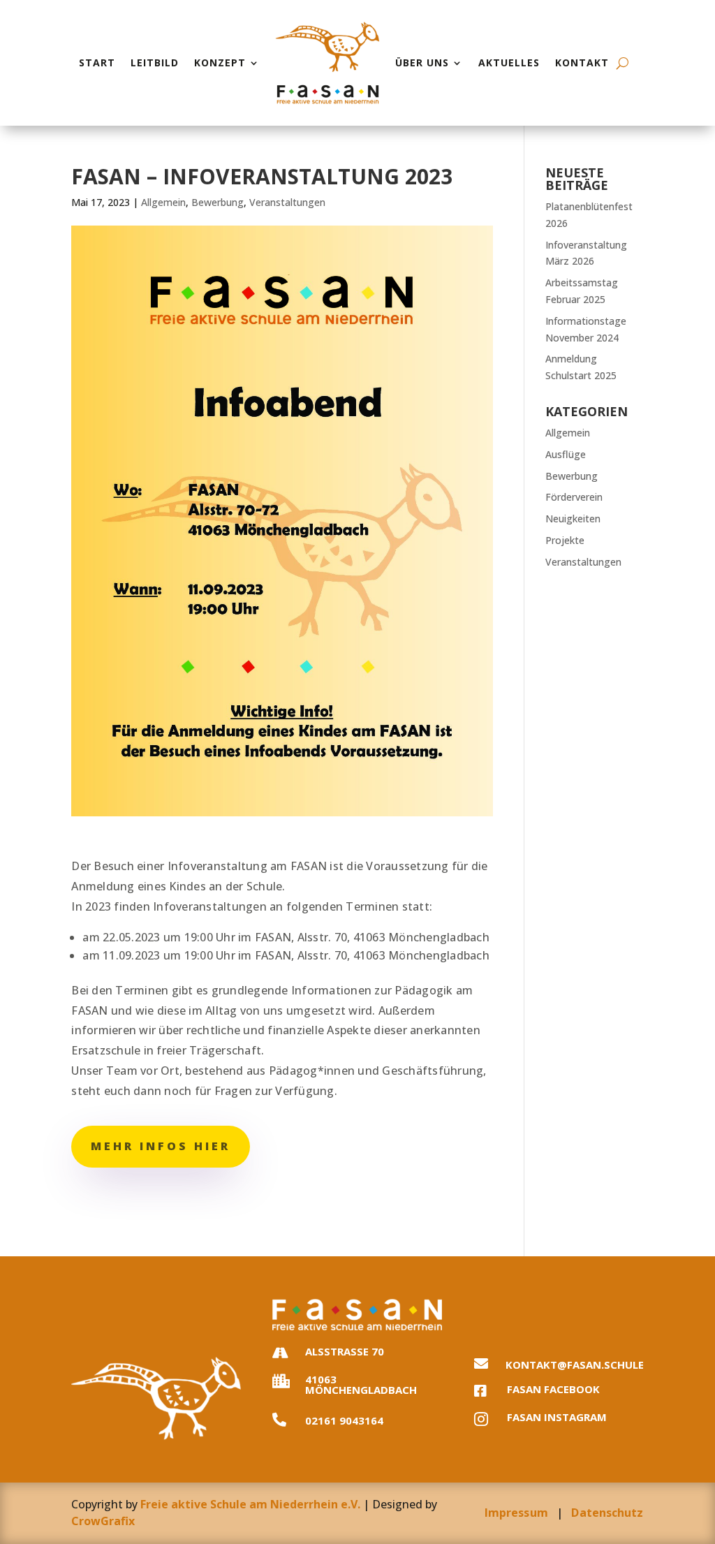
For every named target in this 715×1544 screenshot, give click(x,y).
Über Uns (422, 62)
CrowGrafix (103, 1521)
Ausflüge (565, 454)
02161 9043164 (344, 1420)
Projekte (564, 540)
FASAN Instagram (557, 1417)
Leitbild (155, 62)
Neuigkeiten (572, 518)
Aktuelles (509, 62)
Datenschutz (607, 1512)
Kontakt (582, 62)
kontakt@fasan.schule (575, 1365)
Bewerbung (217, 202)
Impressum (516, 1512)
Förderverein (574, 496)
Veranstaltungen (287, 202)
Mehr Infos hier (160, 1146)
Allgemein (163, 202)
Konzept (220, 62)
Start (97, 62)
